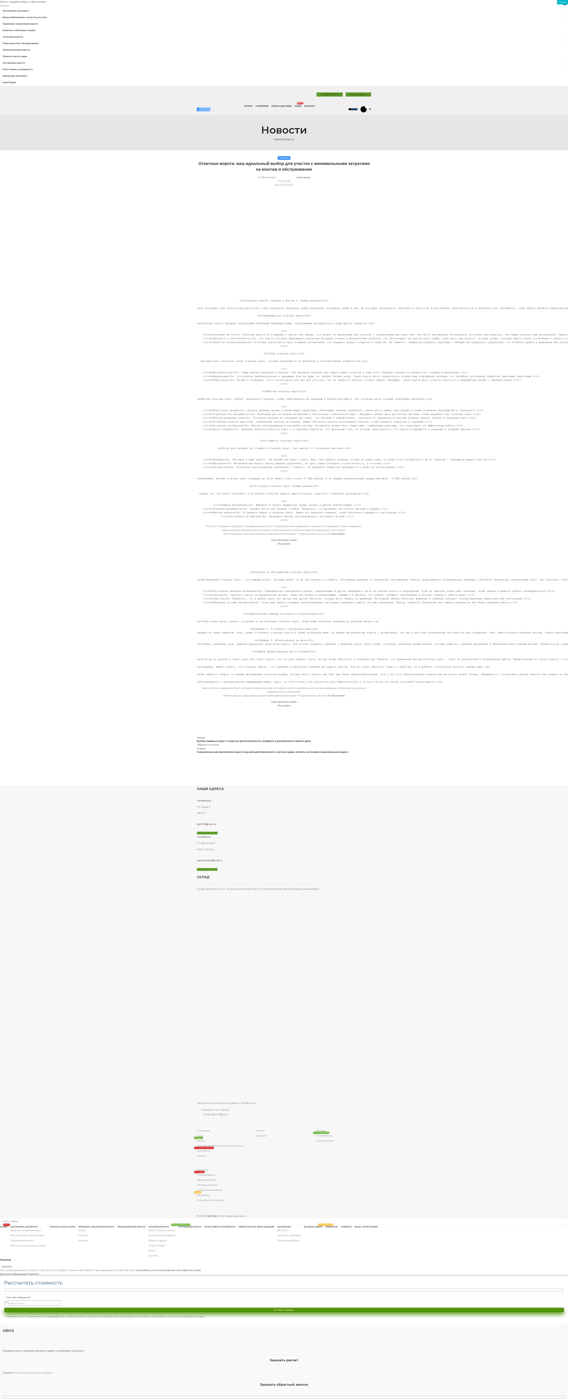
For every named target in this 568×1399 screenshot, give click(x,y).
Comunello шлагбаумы (289, 1235)
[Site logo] (219, 94)
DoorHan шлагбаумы (288, 1240)
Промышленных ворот (22, 1240)
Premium (83, 1240)
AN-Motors (283, 1230)
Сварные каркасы (157, 1240)
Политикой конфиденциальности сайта (185, 1316)
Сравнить (346, 1227)
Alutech (82, 1230)
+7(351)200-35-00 (330, 94)
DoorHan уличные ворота (161, 1235)
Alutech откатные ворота (161, 1230)
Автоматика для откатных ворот (27, 1235)
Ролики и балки (156, 1245)
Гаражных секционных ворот (25, 1230)
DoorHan (83, 1235)
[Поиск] (564, 1221)
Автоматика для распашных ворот (28, 1245)
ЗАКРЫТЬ (562, 2)
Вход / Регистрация (366, 1227)
